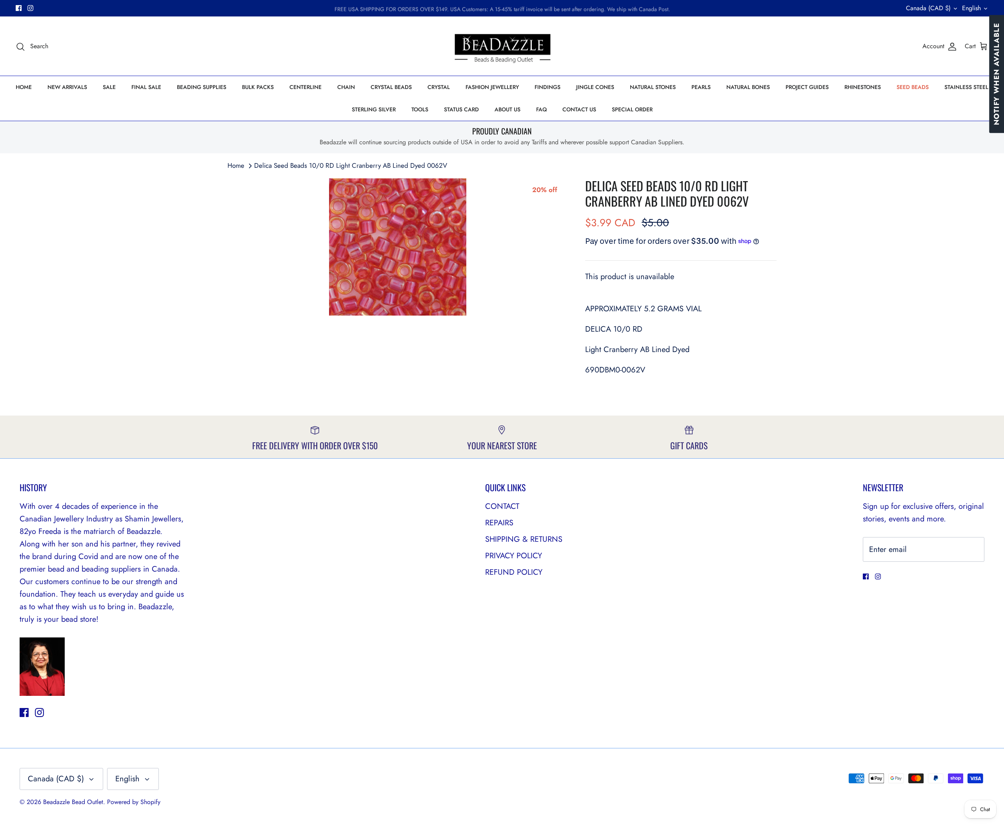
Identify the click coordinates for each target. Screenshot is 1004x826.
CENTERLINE (305, 87)
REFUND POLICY (513, 572)
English (971, 8)
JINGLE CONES (595, 87)
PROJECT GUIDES (807, 87)
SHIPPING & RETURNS (523, 539)
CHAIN (346, 87)
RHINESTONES (862, 87)
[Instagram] (30, 8)
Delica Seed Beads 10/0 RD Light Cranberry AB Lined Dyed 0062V (350, 165)
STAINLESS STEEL (966, 87)
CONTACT (502, 506)
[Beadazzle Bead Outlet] (502, 46)
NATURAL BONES (748, 87)
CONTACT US (579, 109)
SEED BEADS (913, 87)
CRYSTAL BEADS (391, 87)
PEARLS (701, 87)
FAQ (541, 109)
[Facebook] (19, 8)
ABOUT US (507, 109)
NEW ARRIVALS (67, 87)
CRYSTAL (438, 87)
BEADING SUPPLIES (201, 87)
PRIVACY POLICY (513, 555)
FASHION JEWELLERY (492, 87)
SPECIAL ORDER (632, 109)
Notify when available (996, 74)
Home (235, 165)
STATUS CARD (461, 109)
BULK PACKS (258, 87)
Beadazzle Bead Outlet (73, 801)
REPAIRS (499, 522)
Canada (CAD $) (928, 8)
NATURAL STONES (653, 87)
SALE (109, 87)
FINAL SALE (146, 87)
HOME (24, 87)
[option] (397, 247)
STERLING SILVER (374, 109)
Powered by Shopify (133, 801)
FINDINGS (547, 87)
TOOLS (419, 109)
